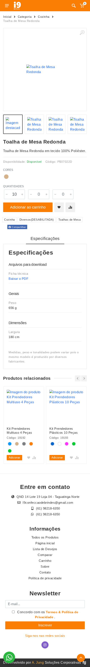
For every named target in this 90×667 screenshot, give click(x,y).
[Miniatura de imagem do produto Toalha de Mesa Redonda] (13, 124)
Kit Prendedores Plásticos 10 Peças (63, 430)
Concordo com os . (47, 614)
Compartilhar (18, 227)
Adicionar (14, 457)
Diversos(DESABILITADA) (36, 219)
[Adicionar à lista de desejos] (59, 207)
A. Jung (38, 662)
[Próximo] (84, 378)
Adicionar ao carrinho (28, 207)
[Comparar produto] (70, 207)
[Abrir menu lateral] (7, 5)
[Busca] (73, 5)
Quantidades (13, 186)
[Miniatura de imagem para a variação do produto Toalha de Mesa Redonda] (77, 124)
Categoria (25, 16)
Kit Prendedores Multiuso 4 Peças (19, 430)
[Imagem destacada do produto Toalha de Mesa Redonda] (45, 69)
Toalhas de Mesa (69, 219)
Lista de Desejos (45, 549)
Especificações (45, 238)
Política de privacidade (45, 578)
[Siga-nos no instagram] (45, 644)
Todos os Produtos (45, 537)
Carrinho (45, 560)
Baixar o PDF (18, 278)
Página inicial (45, 543)
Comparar (45, 555)
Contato (45, 572)
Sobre (45, 566)
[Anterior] (78, 378)
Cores (8, 169)
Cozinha (44, 16)
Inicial (7, 16)
